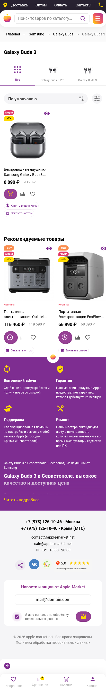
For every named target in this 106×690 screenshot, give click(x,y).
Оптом (41, 5)
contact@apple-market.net (53, 537)
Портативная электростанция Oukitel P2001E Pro (24, 314)
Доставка (19, 5)
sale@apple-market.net (53, 543)
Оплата (60, 5)
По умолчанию (22, 98)
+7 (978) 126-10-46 (44, 522)
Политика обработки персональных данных (53, 642)
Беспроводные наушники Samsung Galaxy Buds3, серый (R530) (25, 172)
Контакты (83, 5)
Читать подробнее (21, 499)
